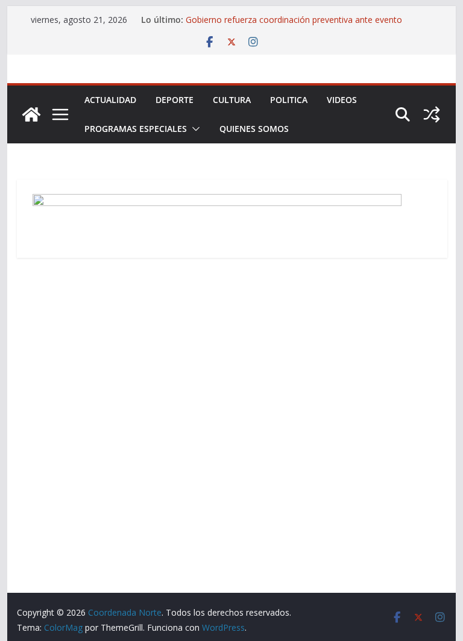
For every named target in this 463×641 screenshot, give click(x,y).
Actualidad (110, 99)
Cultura (232, 99)
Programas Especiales (135, 128)
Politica (288, 99)
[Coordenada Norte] (31, 114)
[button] (193, 128)
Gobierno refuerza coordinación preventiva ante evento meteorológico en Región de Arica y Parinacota (294, 25)
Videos (342, 99)
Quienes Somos (254, 128)
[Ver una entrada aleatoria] (431, 114)
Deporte (175, 99)
